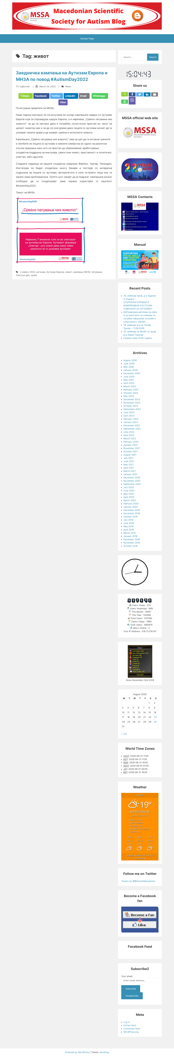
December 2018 (131, 539)
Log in (126, 1022)
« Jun (124, 733)
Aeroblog (104, 1052)
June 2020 (128, 490)
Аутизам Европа (55, 272)
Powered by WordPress (77, 1052)
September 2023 (132, 409)
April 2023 (128, 415)
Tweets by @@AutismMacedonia (138, 881)
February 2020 (131, 503)
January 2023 (130, 422)
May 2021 (128, 464)
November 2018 (131, 542)
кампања (78, 272)
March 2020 (129, 500)
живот (68, 272)
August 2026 (130, 360)
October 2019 (130, 516)
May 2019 (128, 526)
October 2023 (130, 406)
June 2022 (128, 432)
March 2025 (129, 386)
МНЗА (87, 272)
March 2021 (129, 471)
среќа (34, 275)
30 (155, 721)
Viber (63, 102)
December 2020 (131, 477)
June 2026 (128, 363)
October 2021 (130, 451)
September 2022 (132, 428)
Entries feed (129, 1025)
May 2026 (128, 366)
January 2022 (130, 445)
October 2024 (130, 392)
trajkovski (25, 86)
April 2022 (128, 435)
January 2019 (130, 536)
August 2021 (129, 454)
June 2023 (128, 412)
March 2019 (129, 533)
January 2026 (130, 370)
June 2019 (128, 523)
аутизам (40, 272)
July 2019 (128, 520)
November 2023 (131, 402)
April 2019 (128, 529)
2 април (24, 272)
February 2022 (131, 441)
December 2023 (131, 399)
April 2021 (128, 467)
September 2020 (132, 484)
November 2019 (131, 513)
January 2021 (130, 474)
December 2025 (131, 373)
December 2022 (131, 425)
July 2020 (128, 487)
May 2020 (128, 493)
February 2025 (131, 389)
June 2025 (128, 376)
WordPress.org (131, 1031)
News (68, 86)
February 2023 (131, 419)
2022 (32, 272)
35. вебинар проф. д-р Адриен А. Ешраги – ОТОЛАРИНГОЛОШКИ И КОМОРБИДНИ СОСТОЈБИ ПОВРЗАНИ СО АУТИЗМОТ (139, 302)
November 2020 (131, 480)
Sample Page (87, 38)
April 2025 (128, 383)
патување (97, 272)
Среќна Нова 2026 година (137, 338)
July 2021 (128, 458)
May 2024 (128, 396)
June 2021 (128, 461)
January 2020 (130, 506)
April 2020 (128, 497)
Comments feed (131, 1028)
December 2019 (131, 510)
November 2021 (131, 448)
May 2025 (128, 379)
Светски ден (22, 275)
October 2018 (130, 546)
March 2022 (129, 438)
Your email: (127, 976)
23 (155, 717)
